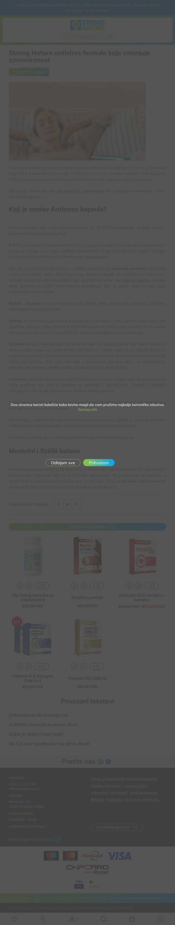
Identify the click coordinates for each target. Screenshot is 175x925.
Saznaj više (87, 409)
